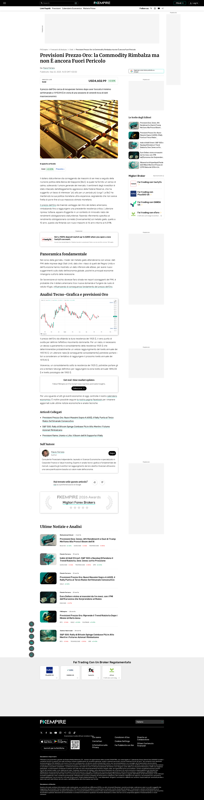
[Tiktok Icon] (74, 732)
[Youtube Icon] (55, 732)
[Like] (94, 482)
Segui (112, 453)
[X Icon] (41, 732)
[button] (4, 3)
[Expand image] (115, 301)
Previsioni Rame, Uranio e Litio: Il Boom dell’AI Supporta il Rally (72, 435)
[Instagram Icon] (60, 732)
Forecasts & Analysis (59, 50)
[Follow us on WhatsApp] (155, 8)
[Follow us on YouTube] (158, 8)
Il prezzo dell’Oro (48, 205)
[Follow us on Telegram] (162, 8)
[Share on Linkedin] (31, 642)
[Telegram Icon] (65, 732)
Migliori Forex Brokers (79, 502)
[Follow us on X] (151, 8)
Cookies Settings (122, 741)
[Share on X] (31, 624)
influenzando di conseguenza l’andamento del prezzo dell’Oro (83, 286)
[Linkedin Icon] (50, 732)
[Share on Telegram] (31, 648)
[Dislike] (102, 482)
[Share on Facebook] (31, 630)
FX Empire (44, 50)
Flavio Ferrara (57, 452)
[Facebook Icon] (46, 732)
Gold (71, 50)
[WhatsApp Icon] (69, 732)
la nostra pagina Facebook (89, 399)
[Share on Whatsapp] (31, 636)
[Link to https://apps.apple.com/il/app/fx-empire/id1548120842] (46, 741)
